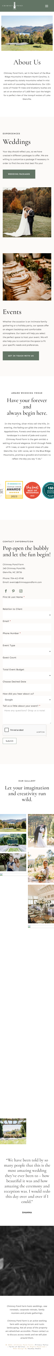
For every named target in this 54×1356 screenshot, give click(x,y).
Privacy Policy (42, 1345)
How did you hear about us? (18, 693)
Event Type (9, 645)
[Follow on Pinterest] (13, 591)
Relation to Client (12, 609)
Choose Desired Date (14, 681)
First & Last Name (14, 597)
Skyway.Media (34, 1349)
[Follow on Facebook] (6, 591)
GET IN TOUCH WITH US (21, 356)
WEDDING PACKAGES (19, 174)
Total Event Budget (13, 669)
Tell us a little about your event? (21, 705)
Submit (9, 741)
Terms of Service (17, 1347)
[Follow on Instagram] (21, 591)
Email (7, 621)
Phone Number (12, 633)
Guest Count (9, 657)
